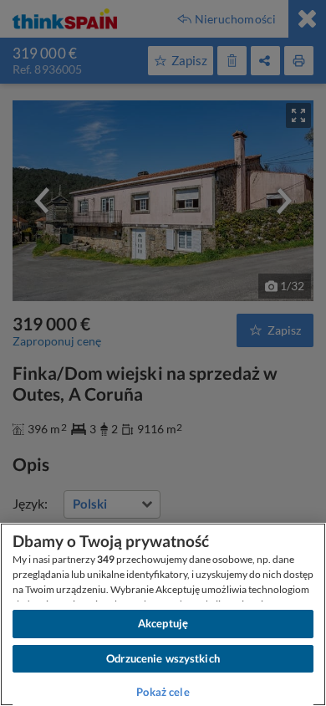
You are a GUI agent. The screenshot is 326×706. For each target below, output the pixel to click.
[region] (163, 614)
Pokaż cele (162, 691)
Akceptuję (163, 623)
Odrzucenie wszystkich (163, 658)
